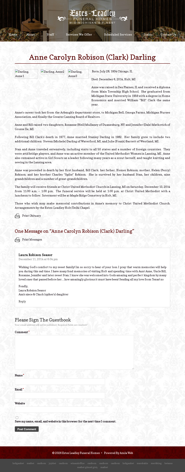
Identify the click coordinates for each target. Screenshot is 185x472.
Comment (22, 332)
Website (20, 403)
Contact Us (168, 34)
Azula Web (126, 453)
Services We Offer (79, 34)
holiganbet (18, 463)
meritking (156, 463)
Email (19, 389)
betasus (169, 463)
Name (19, 375)
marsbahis (142, 463)
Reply (22, 301)
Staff (50, 34)
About (30, 34)
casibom (41, 463)
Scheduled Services (118, 34)
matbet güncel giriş (87, 467)
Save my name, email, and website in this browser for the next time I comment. (65, 421)
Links (148, 34)
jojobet (52, 463)
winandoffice (78, 463)
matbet (30, 463)
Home (13, 34)
